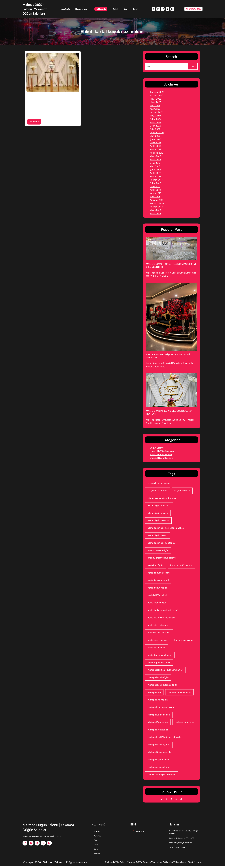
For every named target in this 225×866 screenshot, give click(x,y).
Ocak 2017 (155, 186)
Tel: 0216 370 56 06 (193, 9)
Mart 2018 (155, 166)
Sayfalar (97, 845)
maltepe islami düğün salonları (162, 685)
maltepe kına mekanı (158, 699)
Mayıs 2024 (155, 115)
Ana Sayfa (97, 831)
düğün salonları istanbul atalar (162, 498)
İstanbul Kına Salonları (161, 454)
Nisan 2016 (155, 213)
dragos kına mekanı (157, 490)
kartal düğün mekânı (158, 588)
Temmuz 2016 (157, 203)
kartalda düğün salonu (181, 565)
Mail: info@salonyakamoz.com (181, 843)
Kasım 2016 (155, 193)
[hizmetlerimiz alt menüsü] (88, 9)
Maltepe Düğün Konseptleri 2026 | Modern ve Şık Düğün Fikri (171, 265)
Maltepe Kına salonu (158, 722)
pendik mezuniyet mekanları (162, 774)
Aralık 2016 (155, 190)
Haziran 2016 (156, 206)
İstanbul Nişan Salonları (161, 458)
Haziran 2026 (156, 95)
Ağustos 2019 (156, 153)
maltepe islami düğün (158, 677)
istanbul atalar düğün (158, 550)
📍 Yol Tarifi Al (138, 831)
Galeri (96, 849)
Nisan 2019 (155, 159)
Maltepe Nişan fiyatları (159, 744)
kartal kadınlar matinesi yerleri (163, 610)
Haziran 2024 (156, 112)
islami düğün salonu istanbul (161, 543)
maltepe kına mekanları (179, 692)
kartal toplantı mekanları (160, 655)
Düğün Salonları (182, 490)
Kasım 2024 (156, 109)
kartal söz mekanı (156, 647)
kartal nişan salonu (183, 640)
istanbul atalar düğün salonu (162, 558)
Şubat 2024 (155, 119)
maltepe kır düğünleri (158, 729)
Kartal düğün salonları (158, 595)
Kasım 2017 (155, 176)
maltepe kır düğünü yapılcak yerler (165, 737)
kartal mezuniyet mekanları (161, 617)
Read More (35, 122)
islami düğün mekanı (158, 513)
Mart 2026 (155, 105)
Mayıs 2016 (155, 210)
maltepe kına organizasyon (161, 707)
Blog (95, 840)
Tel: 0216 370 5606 (177, 847)
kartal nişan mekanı (157, 640)
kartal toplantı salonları (159, 662)
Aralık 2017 (155, 173)
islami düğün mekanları (159, 505)
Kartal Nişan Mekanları (159, 632)
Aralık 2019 (155, 146)
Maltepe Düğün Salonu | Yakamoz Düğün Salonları (34, 9)
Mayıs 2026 (155, 99)
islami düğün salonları (158, 520)
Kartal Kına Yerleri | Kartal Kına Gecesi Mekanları (168, 356)
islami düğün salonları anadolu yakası (166, 528)
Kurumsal (97, 836)
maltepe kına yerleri (184, 722)
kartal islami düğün (157, 602)
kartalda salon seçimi (158, 580)
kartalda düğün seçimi (159, 573)
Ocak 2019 (155, 163)
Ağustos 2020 (157, 132)
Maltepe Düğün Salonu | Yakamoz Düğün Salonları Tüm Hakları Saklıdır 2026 (140, 862)
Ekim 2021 (155, 129)
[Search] (192, 66)
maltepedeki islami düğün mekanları (165, 670)
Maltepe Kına (154, 692)
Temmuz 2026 (157, 92)
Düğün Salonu (156, 448)
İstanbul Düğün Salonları (162, 451)
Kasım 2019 (155, 149)
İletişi (96, 853)
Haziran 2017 (156, 180)
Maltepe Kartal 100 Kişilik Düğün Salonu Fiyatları (169, 412)
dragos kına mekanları (159, 483)
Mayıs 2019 (155, 156)
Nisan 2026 (155, 102)
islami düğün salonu (157, 535)
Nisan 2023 (155, 122)
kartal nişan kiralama (158, 625)
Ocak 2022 (155, 126)
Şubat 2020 (155, 139)
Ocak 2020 (155, 142)
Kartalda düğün (155, 565)
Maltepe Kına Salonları (159, 714)
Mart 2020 (155, 136)
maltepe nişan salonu (158, 767)
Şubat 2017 (155, 183)
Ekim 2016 (155, 196)
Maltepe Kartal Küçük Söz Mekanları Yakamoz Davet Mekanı (47, 102)
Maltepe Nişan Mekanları (160, 752)
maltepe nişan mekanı (158, 759)
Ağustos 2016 (156, 200)
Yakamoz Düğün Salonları (190, 862)
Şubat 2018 (155, 169)
